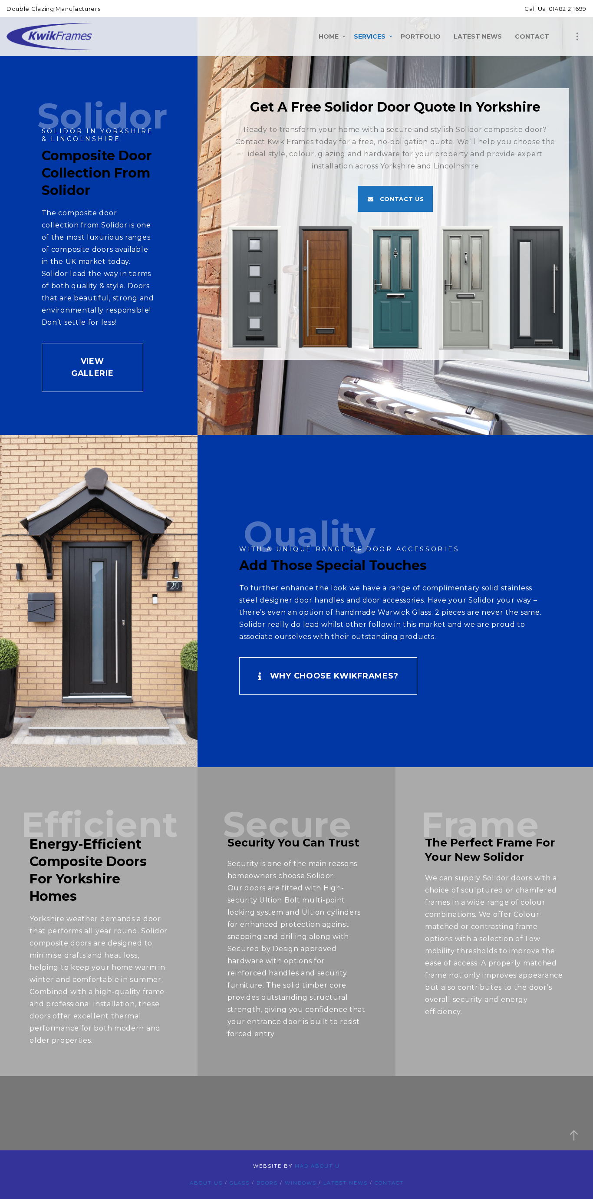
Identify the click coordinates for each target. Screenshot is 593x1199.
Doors (267, 1183)
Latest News (345, 1183)
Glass (240, 1183)
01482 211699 (566, 8)
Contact (389, 1183)
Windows (300, 1183)
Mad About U (317, 1166)
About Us (206, 1183)
